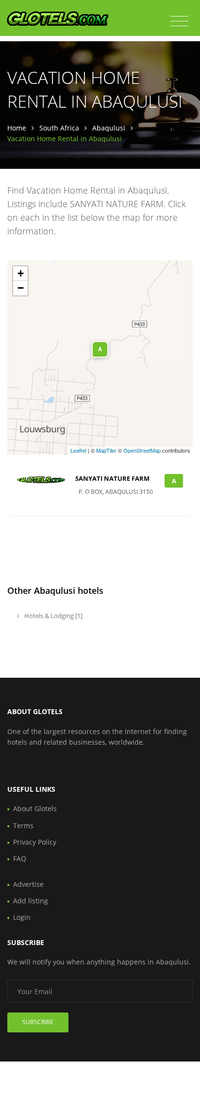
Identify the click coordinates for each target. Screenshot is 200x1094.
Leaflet (78, 450)
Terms (23, 825)
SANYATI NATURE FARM (112, 478)
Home (16, 127)
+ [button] (20, 273)
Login (22, 917)
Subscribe (37, 1022)
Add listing (30, 900)
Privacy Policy (34, 842)
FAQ (19, 858)
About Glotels (35, 808)
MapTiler (106, 450)
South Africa (59, 127)
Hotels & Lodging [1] (53, 615)
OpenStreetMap (142, 450)
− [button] (20, 288)
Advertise (28, 884)
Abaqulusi (108, 127)
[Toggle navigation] (179, 21)
